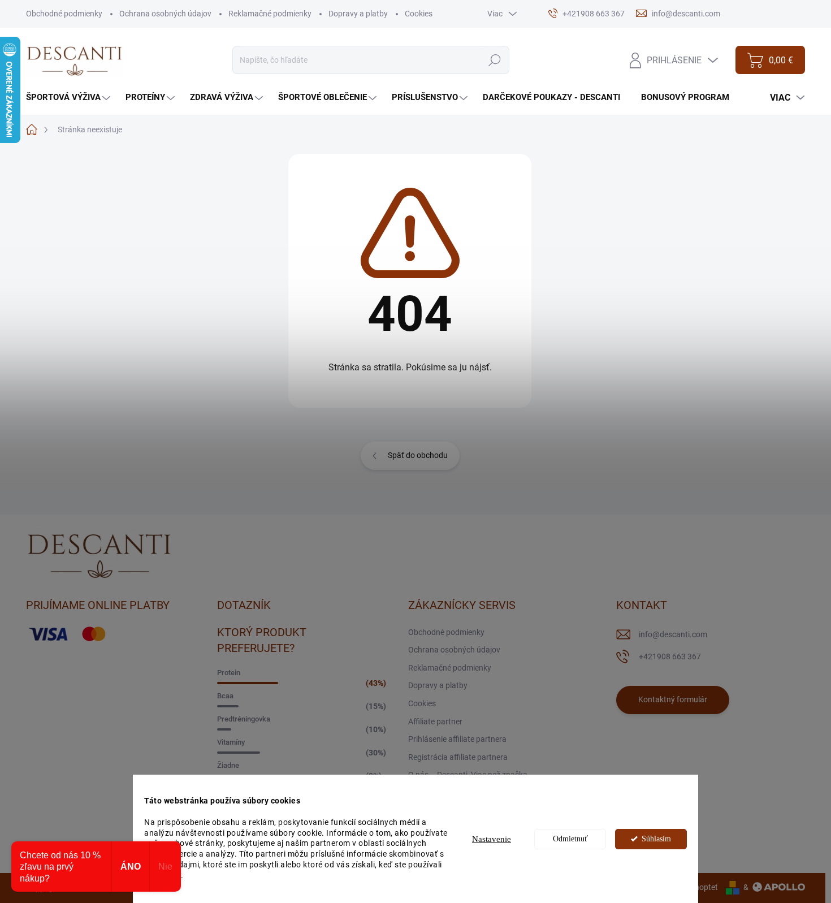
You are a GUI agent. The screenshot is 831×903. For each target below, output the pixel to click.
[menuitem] (69, 97)
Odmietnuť (570, 839)
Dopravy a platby (358, 13)
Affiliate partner (435, 721)
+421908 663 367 (670, 656)
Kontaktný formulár (672, 699)
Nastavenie (491, 839)
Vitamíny (231, 742)
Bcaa (225, 696)
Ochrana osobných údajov (165, 13)
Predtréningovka (243, 719)
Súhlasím (656, 839)
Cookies (418, 13)
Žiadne (228, 765)
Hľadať (494, 59)
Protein (228, 672)
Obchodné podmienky (64, 13)
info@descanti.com (673, 634)
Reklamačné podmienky (269, 13)
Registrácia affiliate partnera (458, 757)
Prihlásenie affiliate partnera (457, 739)
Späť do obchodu (418, 455)
